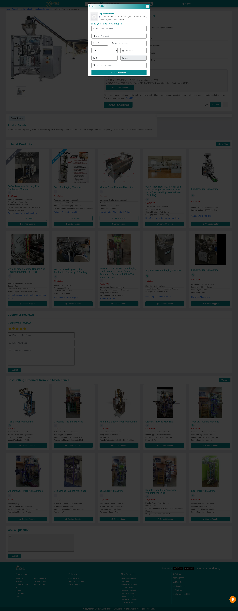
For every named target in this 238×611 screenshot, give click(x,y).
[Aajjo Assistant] (232, 599)
